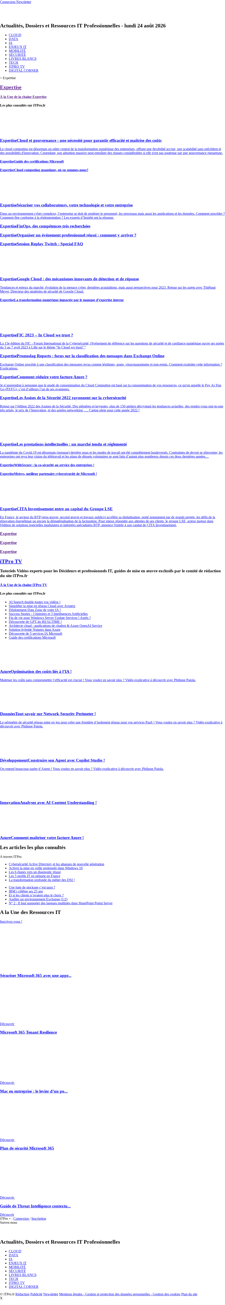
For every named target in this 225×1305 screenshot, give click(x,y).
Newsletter (50, 1294)
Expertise (11, 87)
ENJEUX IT (18, 47)
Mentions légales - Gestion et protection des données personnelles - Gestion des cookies (119, 1294)
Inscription (38, 1218)
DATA (13, 39)
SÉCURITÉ (17, 55)
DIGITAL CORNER (23, 70)
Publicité (36, 1294)
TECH (13, 62)
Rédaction (22, 1294)
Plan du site (189, 1294)
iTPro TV (11, 561)
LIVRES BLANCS (22, 58)
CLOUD (15, 35)
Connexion (21, 1218)
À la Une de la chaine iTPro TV (23, 585)
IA (11, 43)
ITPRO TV (17, 66)
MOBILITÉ (17, 51)
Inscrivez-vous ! (11, 921)
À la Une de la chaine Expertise (23, 97)
